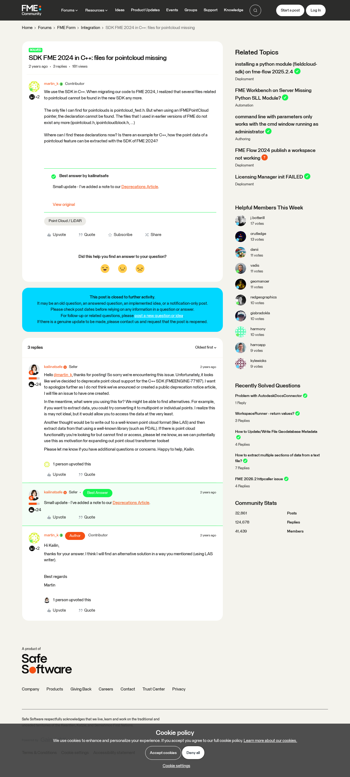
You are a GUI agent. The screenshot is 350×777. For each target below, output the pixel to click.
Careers (106, 689)
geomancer (259, 281)
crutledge (258, 234)
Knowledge (233, 10)
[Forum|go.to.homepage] (31, 10)
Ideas (119, 10)
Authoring (242, 139)
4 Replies (242, 445)
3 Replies (242, 421)
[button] (290, 10)
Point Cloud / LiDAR (65, 221)
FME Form (66, 28)
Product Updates (145, 10)
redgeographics (263, 297)
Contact (128, 689)
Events (172, 10)
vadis (254, 265)
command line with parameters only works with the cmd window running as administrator (276, 124)
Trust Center (153, 689)
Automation (244, 105)
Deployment (244, 79)
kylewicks (258, 361)
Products (54, 689)
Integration (90, 28)
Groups (191, 10)
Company (30, 689)
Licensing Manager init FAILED (269, 176)
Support (210, 10)
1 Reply (240, 403)
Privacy (178, 689)
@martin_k (63, 375)
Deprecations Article (139, 187)
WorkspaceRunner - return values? (264, 414)
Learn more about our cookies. (270, 741)
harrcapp (258, 345)
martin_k (51, 84)
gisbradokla (260, 313)
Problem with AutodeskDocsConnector (268, 396)
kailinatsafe (53, 367)
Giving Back (81, 689)
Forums (45, 28)
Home (27, 28)
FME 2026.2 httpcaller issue (259, 479)
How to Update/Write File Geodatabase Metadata (276, 432)
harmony (258, 329)
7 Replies (242, 468)
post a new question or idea (159, 316)
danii (254, 250)
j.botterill (257, 218)
